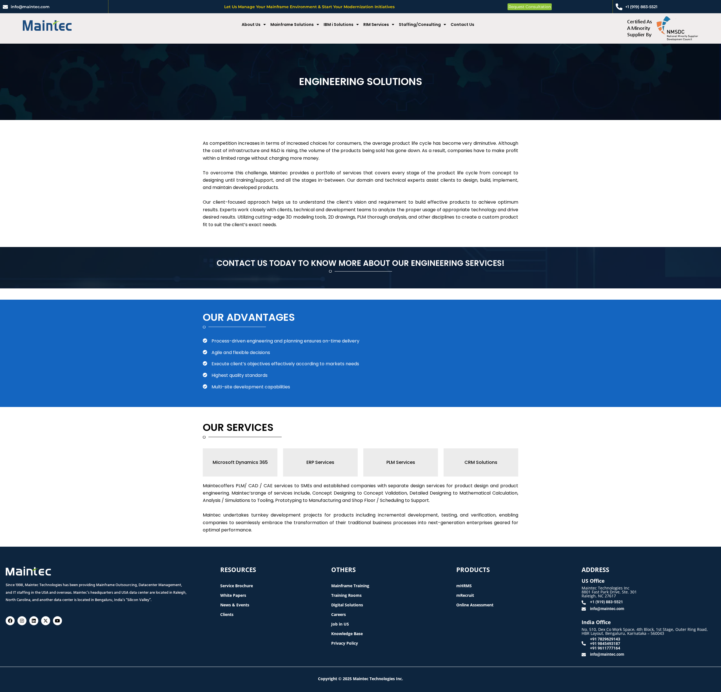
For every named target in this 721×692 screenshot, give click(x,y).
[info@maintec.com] (5, 6)
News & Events (234, 605)
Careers (338, 614)
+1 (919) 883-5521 (641, 6)
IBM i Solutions (338, 24)
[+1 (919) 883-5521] (619, 6)
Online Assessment (474, 605)
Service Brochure (236, 585)
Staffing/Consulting (420, 24)
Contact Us (462, 24)
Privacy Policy (344, 643)
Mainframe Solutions (292, 24)
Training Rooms (346, 595)
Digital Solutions (347, 605)
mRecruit (465, 595)
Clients (226, 614)
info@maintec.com (30, 6)
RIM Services (376, 24)
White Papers (233, 595)
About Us (251, 24)
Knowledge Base (347, 633)
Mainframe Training (350, 585)
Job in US (340, 624)
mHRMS (464, 585)
